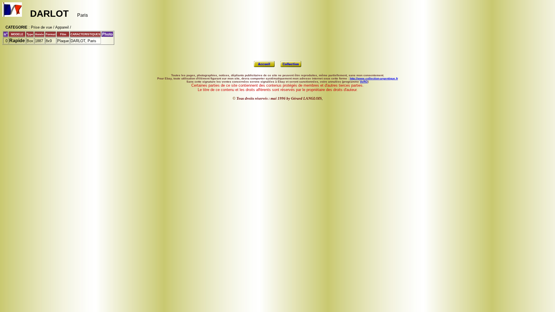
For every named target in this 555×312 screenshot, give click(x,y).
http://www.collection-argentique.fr (374, 78)
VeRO (364, 81)
